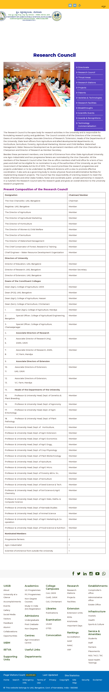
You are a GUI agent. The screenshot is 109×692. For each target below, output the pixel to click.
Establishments (98, 585)
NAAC (70, 645)
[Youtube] (97, 573)
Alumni (6, 627)
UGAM (49, 624)
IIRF (69, 649)
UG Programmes (33, 590)
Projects (82, 87)
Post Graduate (31, 624)
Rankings (73, 632)
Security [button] (85, 680)
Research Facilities (87, 103)
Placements (94, 651)
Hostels (92, 616)
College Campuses (52, 587)
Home (6, 680)
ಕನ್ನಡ (104, 6)
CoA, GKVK (51, 593)
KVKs (69, 617)
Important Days (74, 625)
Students (92, 638)
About (6, 590)
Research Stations (87, 82)
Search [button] (16, 680)
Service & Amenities (94, 633)
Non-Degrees (31, 628)
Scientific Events (86, 113)
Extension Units (75, 613)
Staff (90, 643)
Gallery (6, 610)
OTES (48, 628)
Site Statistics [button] (72, 675)
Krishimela (72, 621)
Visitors (7, 619)
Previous (8, 84)
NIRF (69, 641)
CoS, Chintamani (54, 601)
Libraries (51, 608)
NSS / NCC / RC (95, 655)
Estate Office (94, 604)
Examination (53, 619)
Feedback (8, 623)
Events (6, 606)
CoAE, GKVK (51, 597)
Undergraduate (32, 620)
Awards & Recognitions (89, 118)
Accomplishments (12, 601)
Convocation (53, 635)
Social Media (9, 614)
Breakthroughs (85, 108)
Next (66, 84)
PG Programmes (33, 594)
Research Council (86, 72)
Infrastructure (97, 611)
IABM (6, 642)
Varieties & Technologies (90, 98)
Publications (52, 613)
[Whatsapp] (104, 573)
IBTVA (7, 649)
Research (73, 585)
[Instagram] (91, 573)
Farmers (92, 647)
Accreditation (73, 637)
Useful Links (32, 649)
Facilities (71, 601)
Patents (82, 93)
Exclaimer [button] (97, 680)
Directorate (83, 67)
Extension (73, 608)
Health (91, 620)
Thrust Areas (84, 77)
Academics (32, 585)
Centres (30, 635)
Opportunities (10, 636)
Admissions (32, 615)
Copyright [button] (64, 680)
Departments (33, 656)
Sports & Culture (96, 624)
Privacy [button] (52, 680)
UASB (7, 585)
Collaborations (10, 631)
